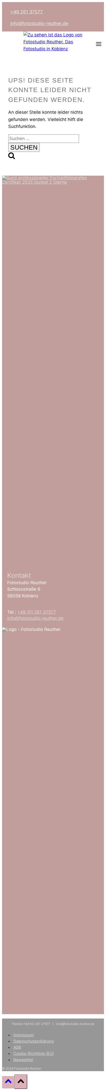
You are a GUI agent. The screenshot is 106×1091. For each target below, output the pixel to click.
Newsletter (23, 1059)
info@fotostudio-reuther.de (39, 23)
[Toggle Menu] (98, 44)
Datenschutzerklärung (33, 1041)
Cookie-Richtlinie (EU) (33, 1053)
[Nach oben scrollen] (8, 1082)
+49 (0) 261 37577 (36, 612)
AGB (17, 1047)
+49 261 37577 (26, 11)
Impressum (23, 1034)
